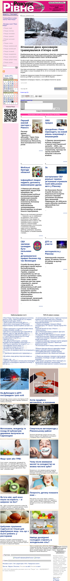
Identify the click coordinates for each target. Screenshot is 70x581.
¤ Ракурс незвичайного (10, 57)
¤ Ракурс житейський (9, 48)
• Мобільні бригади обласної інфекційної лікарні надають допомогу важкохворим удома (50, 349)
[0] (21, 321)
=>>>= (41, 150)
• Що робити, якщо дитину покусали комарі (16, 356)
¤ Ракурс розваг (8, 62)
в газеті (38, 566)
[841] (23, 345)
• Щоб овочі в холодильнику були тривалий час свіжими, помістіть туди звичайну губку (17, 332)
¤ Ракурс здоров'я (8, 36)
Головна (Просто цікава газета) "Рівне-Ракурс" (10, 18)
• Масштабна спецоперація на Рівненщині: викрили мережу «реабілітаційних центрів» (16, 324)
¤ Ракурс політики (8, 31)
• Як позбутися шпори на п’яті (12, 347)
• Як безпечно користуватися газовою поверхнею (50, 364)
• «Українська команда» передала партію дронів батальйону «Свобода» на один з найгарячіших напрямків (50, 358)
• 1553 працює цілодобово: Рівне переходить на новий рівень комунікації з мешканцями (50, 361)
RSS (26, 563)
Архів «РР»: (9, 76)
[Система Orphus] (32, 97)
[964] (27, 322)
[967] (23, 348)
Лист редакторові (18, 563)
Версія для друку (58, 88)
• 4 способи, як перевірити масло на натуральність (19, 350)
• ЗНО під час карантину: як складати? (15, 344)
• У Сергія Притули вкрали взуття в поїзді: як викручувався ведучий (16, 337)
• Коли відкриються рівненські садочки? (15, 335)
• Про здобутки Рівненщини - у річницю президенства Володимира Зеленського (15, 341)
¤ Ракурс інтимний (8, 51)
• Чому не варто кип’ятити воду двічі (14, 322)
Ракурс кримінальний (27, 15)
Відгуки (10, 566)
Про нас (5, 566)
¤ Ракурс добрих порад (10, 59)
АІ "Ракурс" (56, 580)
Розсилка (16, 566)
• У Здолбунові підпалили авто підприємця (16, 353)
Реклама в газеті (7, 563)
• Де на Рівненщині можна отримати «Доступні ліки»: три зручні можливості (50, 332)
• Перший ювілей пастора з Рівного (46, 328)
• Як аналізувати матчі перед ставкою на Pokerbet (51, 345)
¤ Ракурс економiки (9, 33)
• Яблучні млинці (40, 330)
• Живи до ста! (7, 339)
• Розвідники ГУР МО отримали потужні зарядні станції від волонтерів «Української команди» (50, 335)
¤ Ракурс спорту (8, 43)
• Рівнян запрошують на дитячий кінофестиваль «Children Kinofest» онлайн (18, 329)
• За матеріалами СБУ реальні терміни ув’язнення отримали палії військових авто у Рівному (51, 318)
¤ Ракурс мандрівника (9, 54)
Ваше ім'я (24, 102)
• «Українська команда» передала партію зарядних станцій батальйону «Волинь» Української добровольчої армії (51, 342)
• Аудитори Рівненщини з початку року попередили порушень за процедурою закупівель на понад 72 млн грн (19, 362)
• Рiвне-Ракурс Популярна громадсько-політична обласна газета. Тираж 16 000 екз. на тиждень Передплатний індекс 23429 (18, 319)
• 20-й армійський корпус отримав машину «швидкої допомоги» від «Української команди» (50, 352)
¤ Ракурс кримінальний (10, 46)
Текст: (22, 109)
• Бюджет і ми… (8, 359)
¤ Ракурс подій (7, 28)
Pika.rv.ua (56, 578)
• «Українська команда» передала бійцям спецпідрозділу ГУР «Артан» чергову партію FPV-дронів (51, 325)
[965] (31, 325)
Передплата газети (33, 563)
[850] (23, 347)
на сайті (28, 566)
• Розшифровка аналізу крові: (12, 345)
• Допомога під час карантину (12, 348)
